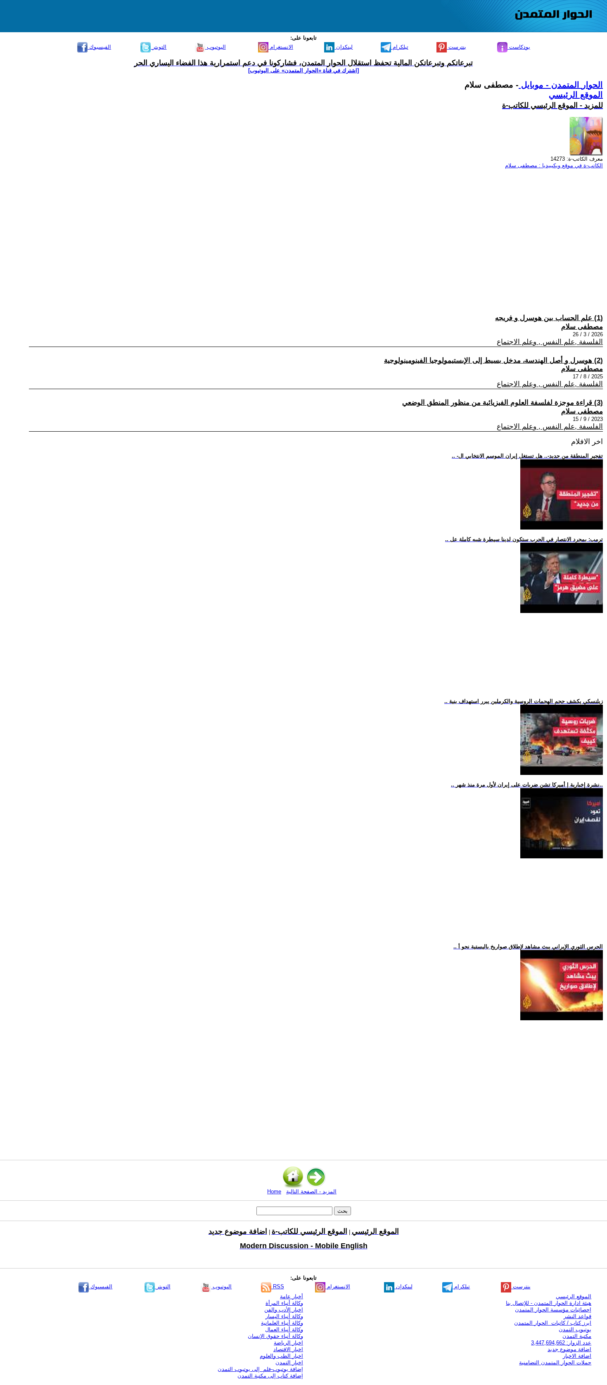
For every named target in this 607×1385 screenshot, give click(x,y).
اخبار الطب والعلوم (281, 1356)
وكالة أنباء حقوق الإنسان (275, 1336)
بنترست (456, 47)
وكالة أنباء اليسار (284, 1316)
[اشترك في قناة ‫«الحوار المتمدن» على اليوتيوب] (303, 70)
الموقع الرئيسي (576, 94)
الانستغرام (280, 47)
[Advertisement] (355, 233)
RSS (277, 1286)
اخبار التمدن (289, 1362)
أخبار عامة (291, 1296)
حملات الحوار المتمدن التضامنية (555, 1362)
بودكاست (518, 47)
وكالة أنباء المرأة (284, 1303)
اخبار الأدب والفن (283, 1310)
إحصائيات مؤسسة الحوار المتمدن (553, 1310)
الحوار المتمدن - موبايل (561, 84)
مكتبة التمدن (576, 1336)
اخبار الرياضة (288, 1343)
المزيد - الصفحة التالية (311, 1191)
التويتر (158, 47)
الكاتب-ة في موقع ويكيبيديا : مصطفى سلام (554, 165)
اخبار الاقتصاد (288, 1349)
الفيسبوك (99, 47)
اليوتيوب (215, 47)
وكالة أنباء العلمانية (282, 1323)
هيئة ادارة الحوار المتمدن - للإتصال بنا (548, 1303)
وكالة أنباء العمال (284, 1329)
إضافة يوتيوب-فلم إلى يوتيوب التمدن (260, 1369)
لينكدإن (343, 47)
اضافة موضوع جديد (569, 1349)
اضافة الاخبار (577, 1356)
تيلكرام (399, 47)
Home (274, 1191)
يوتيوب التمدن (575, 1329)
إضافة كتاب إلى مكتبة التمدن (270, 1376)
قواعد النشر (577, 1316)
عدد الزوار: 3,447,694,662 (561, 1343)
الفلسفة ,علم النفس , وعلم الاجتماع (550, 342)
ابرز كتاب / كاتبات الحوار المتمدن (552, 1323)
